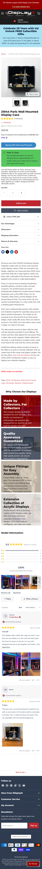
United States (20, 837)
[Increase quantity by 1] (21, 193)
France (33, 380)
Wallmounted (27, 383)
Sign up (33, 825)
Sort (20, 607)
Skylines (18, 383)
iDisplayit (7, 122)
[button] (17, 103)
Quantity (4, 188)
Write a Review (33, 599)
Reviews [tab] (5, 593)
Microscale (10, 383)
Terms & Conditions (21, 857)
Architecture (15, 380)
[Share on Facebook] (3, 252)
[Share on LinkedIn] (12, 252)
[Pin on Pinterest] (16, 252)
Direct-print (25, 380)
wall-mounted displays (21, 355)
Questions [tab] (17, 593)
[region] (21, 582)
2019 (8, 380)
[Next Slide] (39, 582)
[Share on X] (7, 252)
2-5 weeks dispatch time (21, 7)
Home (3, 54)
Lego (3, 383)
